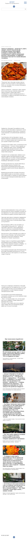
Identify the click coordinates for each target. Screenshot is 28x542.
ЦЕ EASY (12, 2)
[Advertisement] (14, 28)
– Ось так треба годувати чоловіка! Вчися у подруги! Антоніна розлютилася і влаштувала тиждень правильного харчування (14, 436)
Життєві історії (17, 60)
